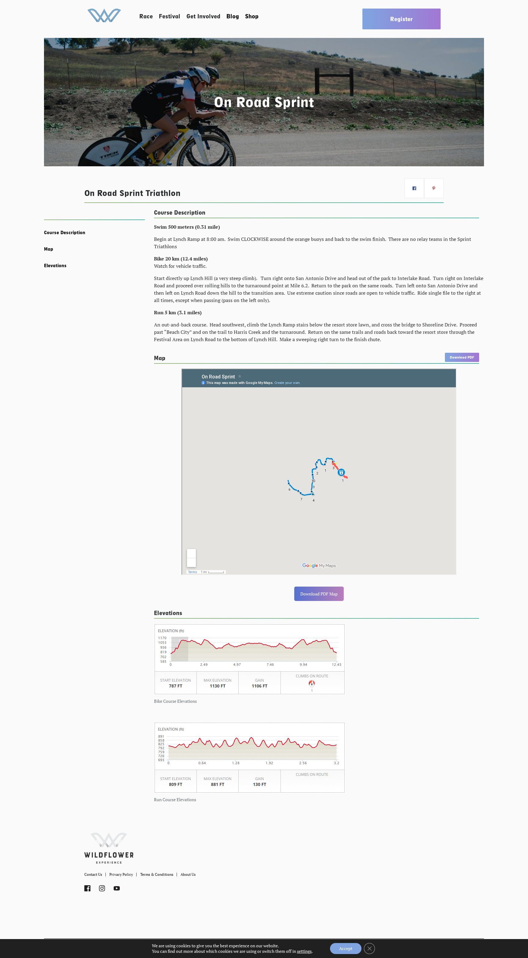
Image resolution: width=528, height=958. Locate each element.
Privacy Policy (121, 874)
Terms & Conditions (156, 874)
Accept (345, 948)
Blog (232, 16)
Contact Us (93, 874)
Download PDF (462, 357)
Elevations (55, 265)
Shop (251, 16)
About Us (188, 874)
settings (304, 951)
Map (48, 249)
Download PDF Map (319, 594)
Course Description (64, 232)
